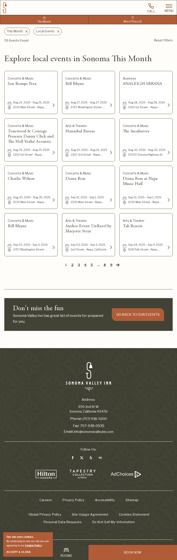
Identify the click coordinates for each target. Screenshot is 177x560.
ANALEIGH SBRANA (142, 84)
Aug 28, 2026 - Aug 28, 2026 (146, 102)
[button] (138, 314)
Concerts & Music (21, 78)
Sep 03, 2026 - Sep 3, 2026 (30, 244)
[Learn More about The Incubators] (168, 152)
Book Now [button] (132, 552)
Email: (68, 432)
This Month (44, 21)
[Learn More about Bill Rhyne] (110, 105)
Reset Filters (163, 40)
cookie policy (33, 545)
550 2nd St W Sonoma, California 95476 (88, 409)
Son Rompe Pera (22, 84)
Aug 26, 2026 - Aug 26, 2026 (31, 102)
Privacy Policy (73, 500)
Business (129, 78)
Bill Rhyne (74, 84)
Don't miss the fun (38, 308)
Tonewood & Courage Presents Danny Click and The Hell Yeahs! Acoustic (31, 136)
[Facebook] (72, 458)
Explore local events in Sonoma (78, 59)
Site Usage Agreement (90, 514)
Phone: (76, 419)
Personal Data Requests (62, 522)
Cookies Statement (134, 514)
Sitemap (132, 500)
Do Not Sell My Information (113, 522)
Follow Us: (88, 449)
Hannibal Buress (80, 131)
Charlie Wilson (21, 179)
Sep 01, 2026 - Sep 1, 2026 (87, 197)
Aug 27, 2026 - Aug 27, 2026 (89, 102)
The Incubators (136, 131)
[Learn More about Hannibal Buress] (110, 152)
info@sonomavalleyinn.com (94, 432)
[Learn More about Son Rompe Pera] (53, 105)
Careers (46, 500)
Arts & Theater (76, 126)
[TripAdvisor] (100, 458)
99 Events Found (16, 40)
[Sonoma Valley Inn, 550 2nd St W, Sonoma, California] (88, 377)
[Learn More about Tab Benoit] (168, 247)
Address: (89, 400)
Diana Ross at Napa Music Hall (140, 181)
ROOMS (66, 555)
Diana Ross (75, 179)
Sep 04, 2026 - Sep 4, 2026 (145, 244)
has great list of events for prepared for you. (58, 319)
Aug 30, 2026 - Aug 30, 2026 (147, 150)
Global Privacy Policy (44, 514)
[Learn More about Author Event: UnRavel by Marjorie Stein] (110, 247)
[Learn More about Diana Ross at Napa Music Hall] (168, 200)
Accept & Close (18, 552)
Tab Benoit (132, 226)
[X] (81, 458)
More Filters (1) (133, 21)
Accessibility (105, 500)
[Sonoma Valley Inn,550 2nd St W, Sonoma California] (4, 8)
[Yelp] (91, 458)
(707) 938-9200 (94, 419)
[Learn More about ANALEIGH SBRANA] (168, 105)
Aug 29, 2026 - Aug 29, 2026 (31, 150)
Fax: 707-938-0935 (88, 426)
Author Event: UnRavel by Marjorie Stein (88, 228)
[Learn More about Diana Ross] (110, 200)
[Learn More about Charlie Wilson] (53, 200)
